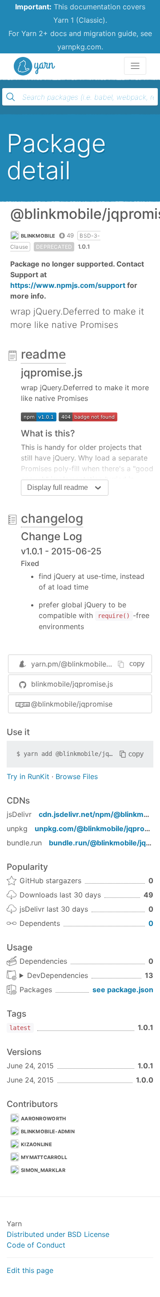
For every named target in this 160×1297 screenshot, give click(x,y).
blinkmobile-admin (48, 1131)
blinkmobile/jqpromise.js (72, 683)
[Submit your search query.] (11, 97)
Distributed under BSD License (58, 1234)
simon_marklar (43, 1170)
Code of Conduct (36, 1244)
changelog (52, 518)
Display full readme (57, 487)
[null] (38, 416)
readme (43, 354)
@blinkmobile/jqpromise (71, 703)
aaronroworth (43, 1118)
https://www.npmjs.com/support (67, 285)
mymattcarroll (44, 1157)
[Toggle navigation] (135, 66)
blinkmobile (38, 236)
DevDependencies (57, 975)
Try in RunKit (28, 776)
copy (136, 663)
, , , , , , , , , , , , (54, 976)
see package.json (122, 989)
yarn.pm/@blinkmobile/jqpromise (86, 663)
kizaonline (36, 1144)
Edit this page (30, 1270)
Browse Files (77, 776)
